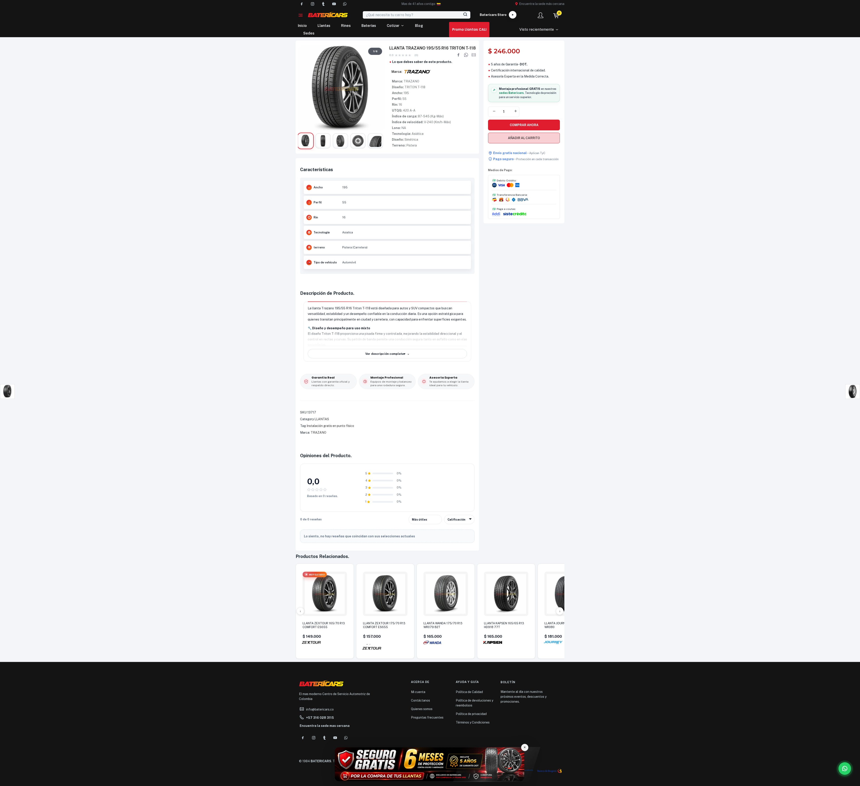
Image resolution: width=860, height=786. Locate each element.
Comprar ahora (524, 125)
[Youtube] (334, 4)
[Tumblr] (323, 4)
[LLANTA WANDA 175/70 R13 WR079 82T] (446, 594)
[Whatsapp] (344, 4)
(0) (416, 55)
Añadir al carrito (524, 138)
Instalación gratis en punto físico (330, 426)
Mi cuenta (418, 692)
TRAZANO (318, 432)
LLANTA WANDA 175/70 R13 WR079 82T (443, 625)
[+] (515, 111)
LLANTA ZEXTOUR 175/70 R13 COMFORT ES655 (384, 625)
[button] (418, 3)
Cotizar (393, 26)
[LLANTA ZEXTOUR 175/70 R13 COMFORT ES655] (385, 594)
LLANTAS (321, 419)
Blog (419, 26)
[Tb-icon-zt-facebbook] (301, 4)
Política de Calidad (469, 692)
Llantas (324, 26)
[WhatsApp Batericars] (844, 768)
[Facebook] (458, 55)
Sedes (308, 33)
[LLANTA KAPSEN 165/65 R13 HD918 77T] (506, 594)
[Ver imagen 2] (323, 141)
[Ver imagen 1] (305, 141)
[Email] (474, 55)
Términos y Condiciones (473, 722)
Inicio (302, 26)
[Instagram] (312, 4)
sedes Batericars (511, 93)
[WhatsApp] (466, 55)
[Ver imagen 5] (375, 141)
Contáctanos (420, 700)
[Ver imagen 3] (340, 141)
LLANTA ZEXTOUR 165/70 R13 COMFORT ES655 (324, 625)
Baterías (368, 26)
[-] (494, 111)
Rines (346, 26)
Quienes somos (421, 709)
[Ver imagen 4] (358, 141)
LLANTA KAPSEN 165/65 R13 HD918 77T (504, 625)
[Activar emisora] (512, 15)
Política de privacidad (471, 714)
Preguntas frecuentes (427, 717)
